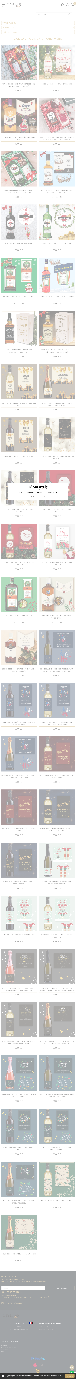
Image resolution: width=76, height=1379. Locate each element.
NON (32, 496)
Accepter (70, 1376)
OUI (44, 496)
